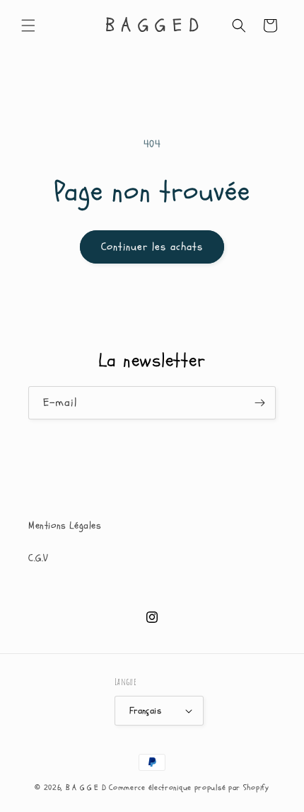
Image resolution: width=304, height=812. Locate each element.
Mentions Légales (65, 525)
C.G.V (38, 558)
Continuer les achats (152, 246)
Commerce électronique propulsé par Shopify (189, 787)
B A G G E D (86, 787)
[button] (28, 25)
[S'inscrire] (259, 402)
